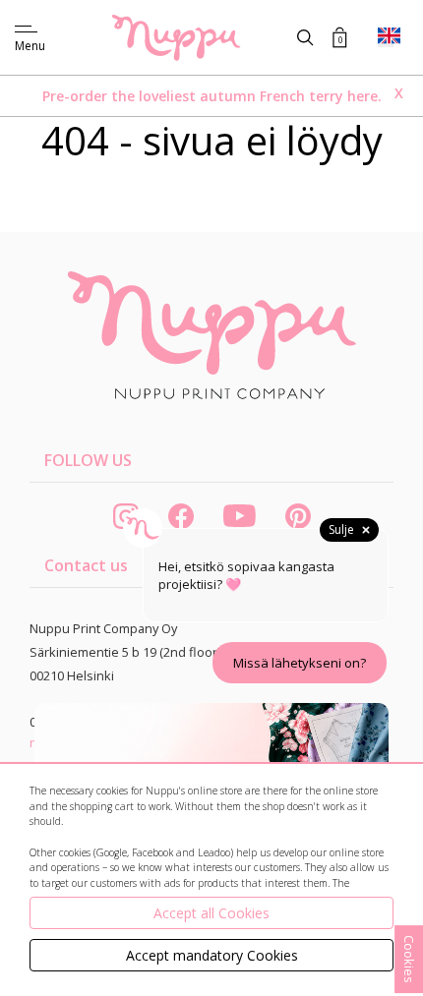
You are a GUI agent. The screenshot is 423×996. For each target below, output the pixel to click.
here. (364, 96)
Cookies (409, 959)
